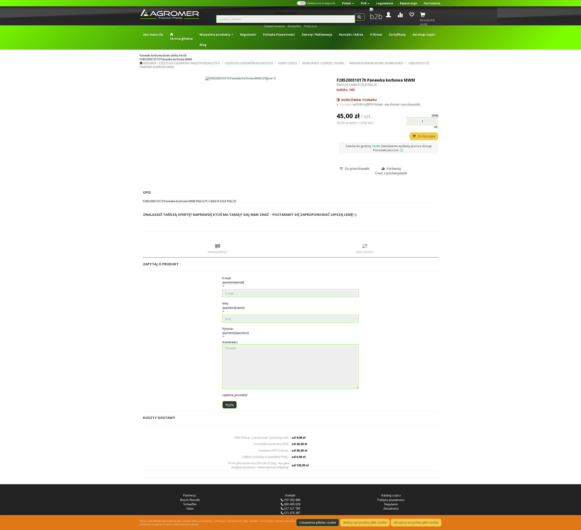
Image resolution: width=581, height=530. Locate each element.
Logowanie (384, 3)
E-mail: (233, 280)
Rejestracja (408, 3)
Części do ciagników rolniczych (249, 63)
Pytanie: (235, 331)
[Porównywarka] (400, 14)
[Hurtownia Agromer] (375, 14)
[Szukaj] (360, 17)
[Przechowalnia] (411, 14)
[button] (348, 3)
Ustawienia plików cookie (317, 522)
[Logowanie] (388, 14)
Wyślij (229, 405)
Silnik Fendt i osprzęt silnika (323, 63)
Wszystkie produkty (215, 34)
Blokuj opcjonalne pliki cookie (365, 522)
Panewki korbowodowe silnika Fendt (376, 63)
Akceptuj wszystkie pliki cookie (416, 522)
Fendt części (287, 63)
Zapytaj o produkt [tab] (217, 252)
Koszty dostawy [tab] (364, 252)
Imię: (233, 305)
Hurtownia (432, 3)
